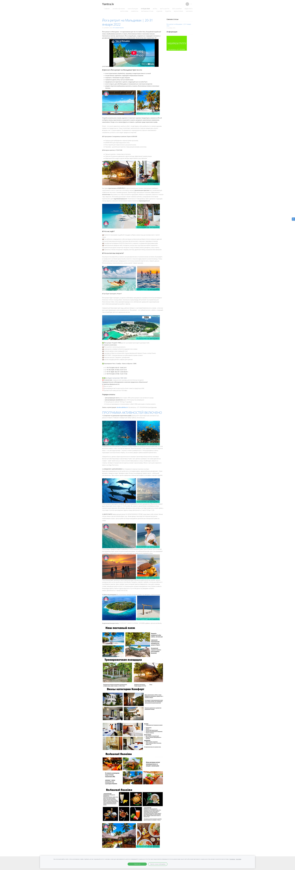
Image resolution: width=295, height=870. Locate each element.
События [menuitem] (159, 11)
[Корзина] (293, 219)
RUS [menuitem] (187, 4)
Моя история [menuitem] (178, 11)
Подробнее (232, 859)
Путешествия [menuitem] (145, 8)
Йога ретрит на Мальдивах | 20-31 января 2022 (179, 25)
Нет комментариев (118, 28)
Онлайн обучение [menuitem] (119, 8)
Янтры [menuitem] (155, 8)
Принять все (137, 864)
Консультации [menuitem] (133, 8)
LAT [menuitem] (191, 4)
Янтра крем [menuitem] (124, 11)
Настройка (238, 859)
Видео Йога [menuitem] (189, 8)
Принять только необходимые (157, 864)
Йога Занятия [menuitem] (177, 8)
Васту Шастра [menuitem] (164, 8)
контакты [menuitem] (189, 11)
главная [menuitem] (107, 8)
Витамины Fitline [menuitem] (147, 11)
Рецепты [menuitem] (168, 11)
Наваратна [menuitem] (134, 11)
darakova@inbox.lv (122, 407)
